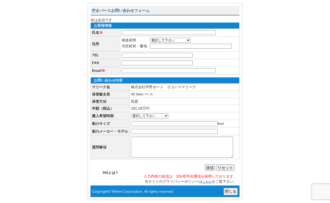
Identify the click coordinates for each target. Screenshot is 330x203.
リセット (225, 167)
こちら (207, 181)
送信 (210, 167)
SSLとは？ (111, 172)
